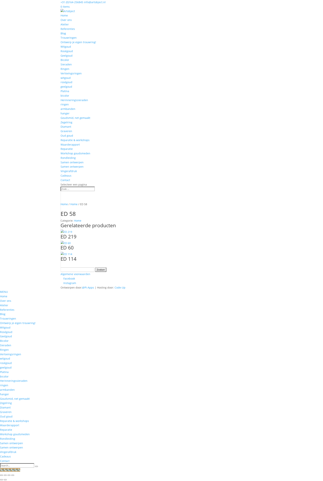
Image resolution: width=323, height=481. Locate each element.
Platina (65, 91)
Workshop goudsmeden (75, 153)
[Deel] (8, 475)
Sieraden (66, 64)
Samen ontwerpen (72, 162)
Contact (65, 180)
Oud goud (67, 135)
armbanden (68, 109)
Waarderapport (70, 144)
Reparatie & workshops (75, 140)
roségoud (66, 82)
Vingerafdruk (69, 171)
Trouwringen (69, 37)
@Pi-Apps (88, 287)
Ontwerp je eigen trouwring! (78, 42)
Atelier (65, 24)
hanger (65, 113)
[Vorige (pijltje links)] (1, 479)
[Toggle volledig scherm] (5, 475)
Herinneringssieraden (74, 100)
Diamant (66, 126)
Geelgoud (67, 55)
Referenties (68, 29)
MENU (4, 292)
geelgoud (66, 86)
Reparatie (67, 149)
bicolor (65, 95)
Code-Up (120, 287)
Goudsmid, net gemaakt (75, 118)
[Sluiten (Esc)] (12, 475)
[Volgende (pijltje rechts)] (5, 479)
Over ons (66, 20)
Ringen (65, 69)
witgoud (66, 78)
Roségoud (67, 51)
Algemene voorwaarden (75, 274)
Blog (63, 33)
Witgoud (66, 46)
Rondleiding (68, 158)
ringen (65, 104)
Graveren (66, 131)
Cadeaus (66, 175)
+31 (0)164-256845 (72, 2)
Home (64, 15)
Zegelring (66, 122)
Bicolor (65, 60)
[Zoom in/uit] (1, 475)
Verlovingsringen (71, 73)
